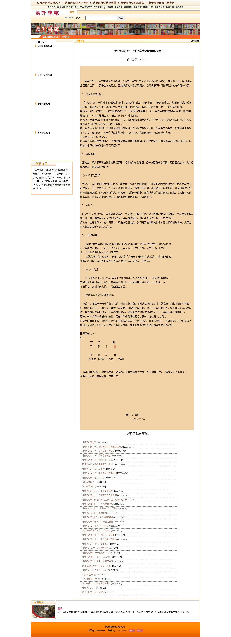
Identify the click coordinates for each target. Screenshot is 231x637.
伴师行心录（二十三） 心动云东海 (96, 561)
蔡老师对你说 (72, 7)
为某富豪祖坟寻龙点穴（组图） (95, 530)
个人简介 (52, 7)
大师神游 (109, 7)
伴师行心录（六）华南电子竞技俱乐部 (98, 473)
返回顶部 (132, 433)
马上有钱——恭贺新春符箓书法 (95, 583)
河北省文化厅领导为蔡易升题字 (95, 566)
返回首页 (195, 41)
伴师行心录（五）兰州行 (92, 469)
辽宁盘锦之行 (87, 486)
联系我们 (47, 37)
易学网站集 (159, 7)
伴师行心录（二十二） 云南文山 (95, 557)
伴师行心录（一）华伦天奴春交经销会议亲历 (101, 447)
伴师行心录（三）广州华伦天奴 (95, 455)
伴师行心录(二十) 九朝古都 (93, 548)
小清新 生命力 (87, 575)
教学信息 (170, 7)
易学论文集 (148, 7)
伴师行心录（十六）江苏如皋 (94, 526)
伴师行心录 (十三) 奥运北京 (93, 513)
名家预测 (128, 7)
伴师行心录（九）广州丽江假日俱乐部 (98, 495)
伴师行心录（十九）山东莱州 (94, 544)
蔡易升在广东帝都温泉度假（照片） (97, 464)
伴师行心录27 (87, 588)
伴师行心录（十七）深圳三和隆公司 (97, 535)
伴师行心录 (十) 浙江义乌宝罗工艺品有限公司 (101, 500)
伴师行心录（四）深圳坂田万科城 (96, 460)
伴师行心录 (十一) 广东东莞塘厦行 (96, 504)
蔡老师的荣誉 (86, 7)
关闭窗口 (143, 433)
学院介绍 (61, 7)
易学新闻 (118, 7)
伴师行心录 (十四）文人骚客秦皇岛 (97, 517)
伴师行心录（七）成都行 (92, 478)
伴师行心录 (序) (88, 442)
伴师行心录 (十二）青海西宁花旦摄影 (98, 508)
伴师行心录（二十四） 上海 (93, 570)
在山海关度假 (87, 482)
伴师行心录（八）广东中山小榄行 (96, 491)
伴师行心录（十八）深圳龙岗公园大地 (98, 539)
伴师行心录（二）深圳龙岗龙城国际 (97, 451)
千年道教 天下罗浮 (89, 579)
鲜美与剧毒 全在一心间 (91, 592)
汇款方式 (56, 37)
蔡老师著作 (99, 7)
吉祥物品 (179, 7)
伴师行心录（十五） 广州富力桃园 (96, 522)
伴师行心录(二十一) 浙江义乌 (94, 553)
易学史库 (137, 7)
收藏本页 (66, 37)
